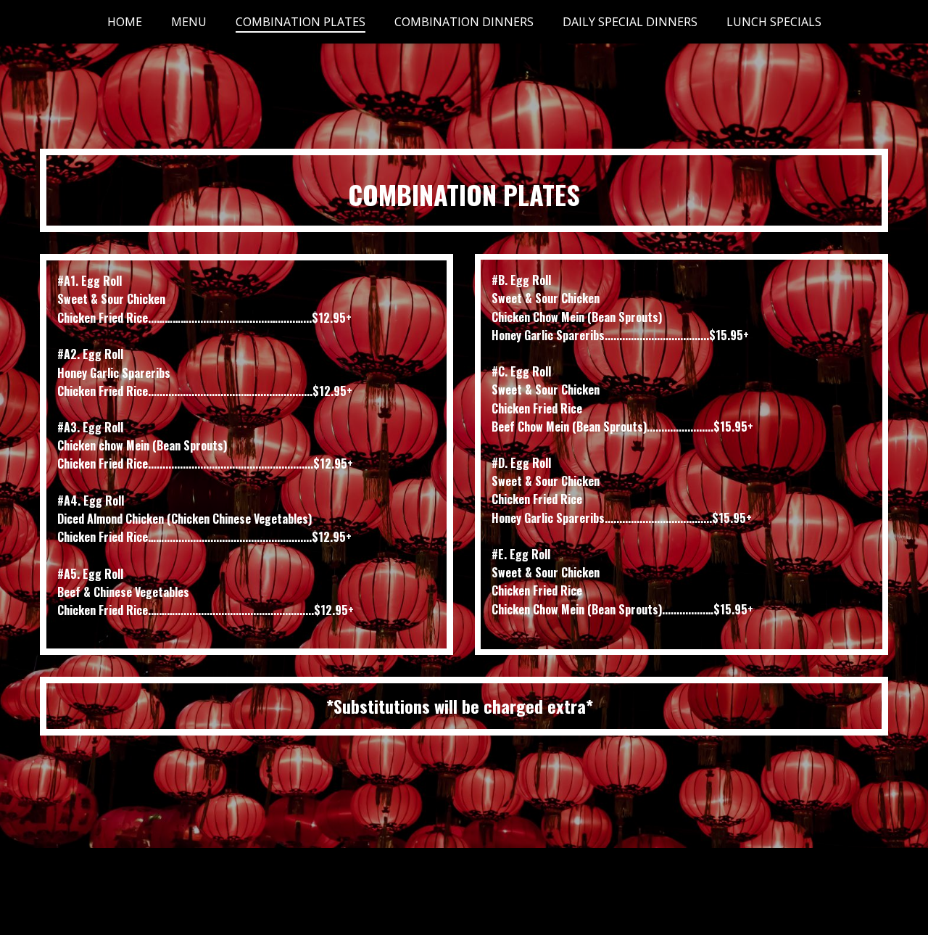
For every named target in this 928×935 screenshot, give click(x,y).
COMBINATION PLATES (300, 22)
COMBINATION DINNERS (464, 22)
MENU (189, 22)
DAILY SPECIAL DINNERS (630, 22)
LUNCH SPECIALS (773, 22)
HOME (124, 22)
